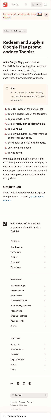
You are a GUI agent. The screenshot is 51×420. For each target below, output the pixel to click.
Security (13, 402)
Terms (29, 402)
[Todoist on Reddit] (30, 384)
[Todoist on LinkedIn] (18, 384)
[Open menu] (45, 4)
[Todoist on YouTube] (12, 384)
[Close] (46, 15)
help (15, 5)
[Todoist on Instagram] (24, 384)
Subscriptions (20, 31)
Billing (6, 31)
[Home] (5, 5)
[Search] (25, 4)
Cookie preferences (18, 405)
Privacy (22, 402)
